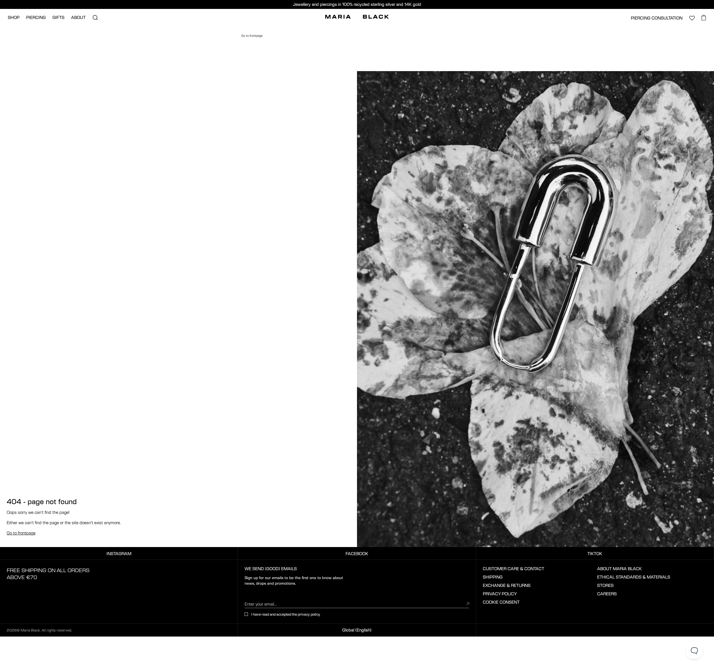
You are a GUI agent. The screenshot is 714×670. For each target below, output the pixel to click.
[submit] (467, 603)
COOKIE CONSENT (501, 602)
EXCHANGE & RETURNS (506, 585)
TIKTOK (594, 553)
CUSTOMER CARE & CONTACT (513, 568)
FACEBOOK (357, 553)
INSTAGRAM (119, 553)
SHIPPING (493, 577)
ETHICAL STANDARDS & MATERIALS (633, 577)
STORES (605, 585)
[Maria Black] (357, 17)
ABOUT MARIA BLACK (619, 568)
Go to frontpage (21, 532)
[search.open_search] (95, 17)
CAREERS (607, 594)
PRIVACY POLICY (500, 594)
